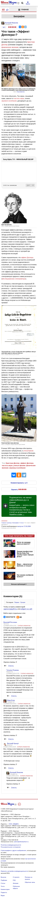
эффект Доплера (27, 257)
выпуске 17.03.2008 (24, 526)
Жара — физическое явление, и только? (25, 565)
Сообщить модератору (24, 625)
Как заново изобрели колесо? (25, 576)
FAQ (14, 880)
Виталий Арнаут (13, 743)
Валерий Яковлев (16, 772)
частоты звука (19, 98)
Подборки (4, 880)
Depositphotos (21, 92)
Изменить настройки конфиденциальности (14, 871)
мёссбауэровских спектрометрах (14, 279)
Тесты (3, 886)
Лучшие (22, 602)
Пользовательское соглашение (11, 847)
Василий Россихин (10, 622)
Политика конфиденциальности (11, 845)
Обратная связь (30, 882)
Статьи (3, 883)
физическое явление (10, 47)
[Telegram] (25, 27)
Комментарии (5, 889)
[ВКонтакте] (20, 27)
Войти (28, 4)
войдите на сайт (26, 609)
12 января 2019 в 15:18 (13, 673)
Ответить (11, 665)
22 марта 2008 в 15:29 (10, 746)
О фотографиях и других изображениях (13, 850)
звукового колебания (9, 101)
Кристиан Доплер (12, 463)
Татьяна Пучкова (12, 670)
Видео (3, 895)
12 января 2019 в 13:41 (10, 625)
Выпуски (3, 877)
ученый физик (28, 451)
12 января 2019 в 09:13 (10, 703)
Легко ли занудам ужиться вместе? (23, 543)
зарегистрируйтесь (10, 609)
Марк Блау (11, 700)
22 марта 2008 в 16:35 (12, 775)
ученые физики (19, 465)
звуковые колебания (17, 468)
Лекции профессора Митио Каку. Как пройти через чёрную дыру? (25, 554)
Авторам (15, 883)
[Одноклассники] (23, 27)
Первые (16, 602)
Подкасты (4, 892)
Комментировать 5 (19, 482)
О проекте (16, 877)
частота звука (7, 465)
